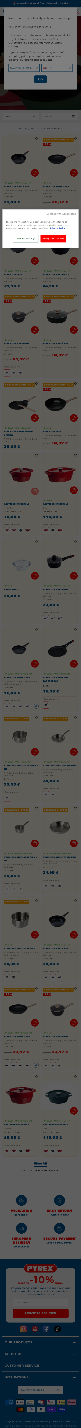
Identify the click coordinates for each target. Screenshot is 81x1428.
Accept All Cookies (53, 238)
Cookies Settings (26, 238)
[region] (40, 228)
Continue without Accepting (61, 214)
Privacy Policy (57, 228)
